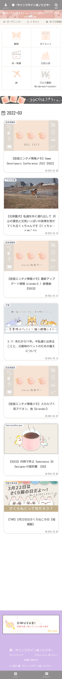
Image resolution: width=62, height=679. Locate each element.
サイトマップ (16, 655)
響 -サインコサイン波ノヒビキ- (31, 5)
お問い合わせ (31, 660)
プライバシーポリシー (45, 655)
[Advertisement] (31, 573)
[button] (55, 488)
